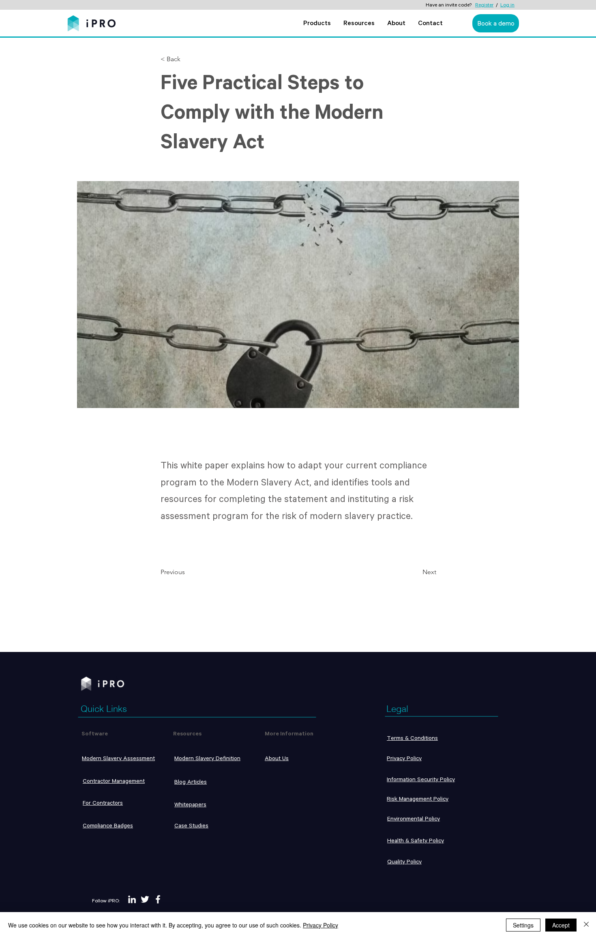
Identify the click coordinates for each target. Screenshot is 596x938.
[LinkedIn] (131, 899)
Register (484, 5)
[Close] (586, 925)
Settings (523, 925)
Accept (561, 925)
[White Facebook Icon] (157, 899)
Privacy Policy (320, 925)
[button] (317, 24)
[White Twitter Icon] (144, 899)
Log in (507, 5)
